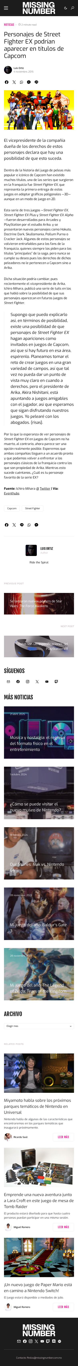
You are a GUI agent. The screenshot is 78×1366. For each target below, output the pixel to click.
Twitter (45, 488)
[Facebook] (18, 681)
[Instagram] (27, 681)
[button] (6, 8)
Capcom (11, 508)
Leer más (63, 1137)
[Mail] (8, 681)
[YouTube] (46, 681)
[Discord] (54, 1341)
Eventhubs (11, 493)
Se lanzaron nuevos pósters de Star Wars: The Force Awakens (36, 603)
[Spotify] (59, 1341)
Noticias (9, 24)
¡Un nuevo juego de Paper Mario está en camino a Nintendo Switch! (38, 1288)
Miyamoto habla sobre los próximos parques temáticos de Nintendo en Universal (37, 1106)
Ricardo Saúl (21, 1137)
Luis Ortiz (19, 68)
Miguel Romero (22, 1227)
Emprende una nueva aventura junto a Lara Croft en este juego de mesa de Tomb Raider (39, 1200)
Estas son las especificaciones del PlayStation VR (43, 646)
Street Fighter (32, 508)
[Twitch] (56, 681)
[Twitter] (37, 681)
